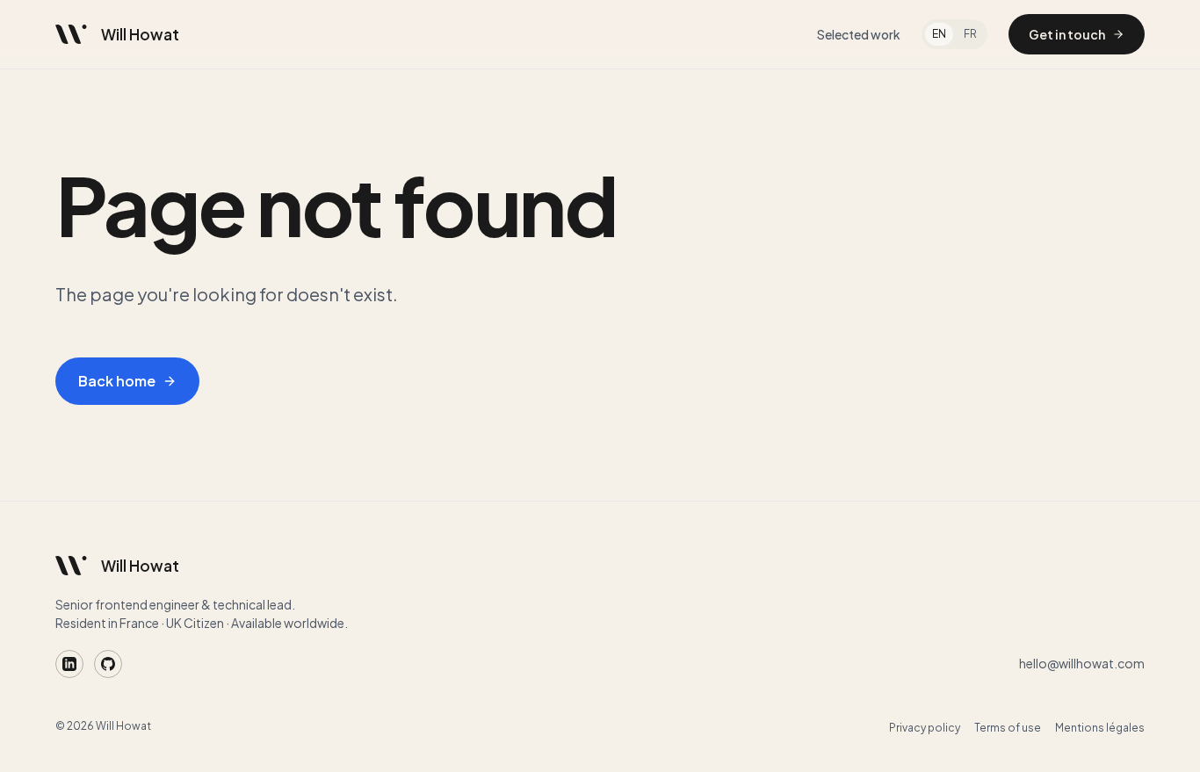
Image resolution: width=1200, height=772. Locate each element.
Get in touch (1067, 34)
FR (970, 33)
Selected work (858, 34)
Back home (116, 381)
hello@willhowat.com (1082, 663)
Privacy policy (924, 727)
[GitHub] (108, 664)
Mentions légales (1100, 727)
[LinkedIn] (69, 664)
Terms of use (1007, 727)
